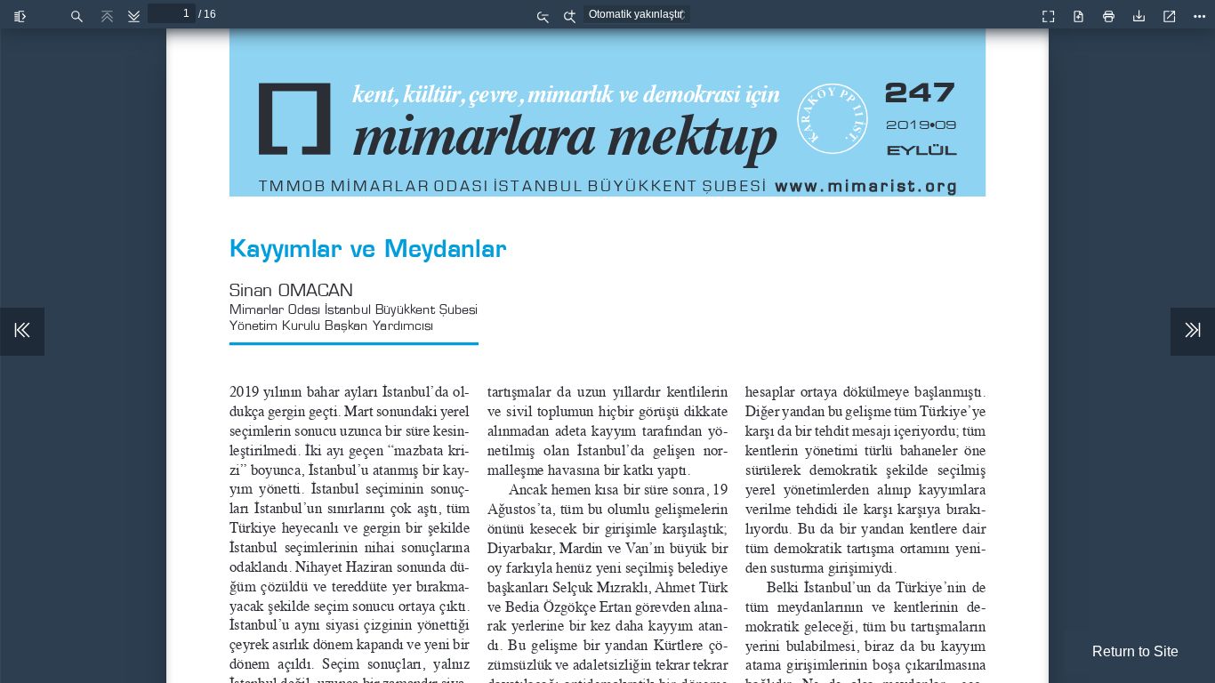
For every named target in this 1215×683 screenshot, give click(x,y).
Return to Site (1135, 651)
